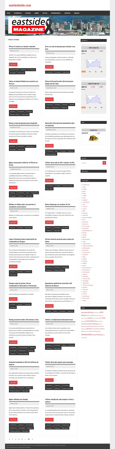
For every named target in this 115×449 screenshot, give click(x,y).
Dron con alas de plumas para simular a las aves (60, 47)
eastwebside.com (20, 5)
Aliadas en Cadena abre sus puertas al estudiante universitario (22, 205)
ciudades (84, 200)
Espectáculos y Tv (30, 146)
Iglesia (84, 237)
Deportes (85, 213)
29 (28, 439)
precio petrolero (86, 267)
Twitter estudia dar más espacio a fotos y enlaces (59, 400)
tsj (98, 331)
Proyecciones (55, 107)
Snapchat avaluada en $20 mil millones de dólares (23, 363)
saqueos (84, 274)
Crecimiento (13, 347)
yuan (85, 337)
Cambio (37, 13)
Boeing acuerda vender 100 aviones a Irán (23, 319)
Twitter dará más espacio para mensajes (59, 362)
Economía (57, 104)
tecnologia (95, 331)
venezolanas (85, 296)
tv (100, 331)
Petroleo (72, 104)
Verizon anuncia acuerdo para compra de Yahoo (59, 240)
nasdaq (82, 328)
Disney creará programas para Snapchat (23, 123)
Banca (84, 191)
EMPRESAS (67, 13)
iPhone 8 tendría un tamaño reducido (22, 46)
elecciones (85, 222)
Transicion (85, 289)
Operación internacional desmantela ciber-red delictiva (60, 124)
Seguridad (85, 276)
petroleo (97, 328)
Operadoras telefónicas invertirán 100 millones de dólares (58, 284)
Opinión (84, 259)
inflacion (92, 326)
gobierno (100, 324)
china (94, 318)
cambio (84, 195)
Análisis (84, 189)
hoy (87, 326)
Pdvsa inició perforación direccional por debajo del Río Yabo (59, 82)
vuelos (84, 300)
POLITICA (44, 13)
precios (86, 331)
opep (83, 256)
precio (84, 265)
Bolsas (84, 193)
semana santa (86, 278)
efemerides (100, 321)
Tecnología (13, 72)
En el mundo (31, 69)
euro (90, 324)
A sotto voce (49, 104)
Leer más (12, 64)
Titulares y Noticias (15, 114)
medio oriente (86, 243)
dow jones (83, 321)
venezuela (86, 334)
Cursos (84, 208)
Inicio (8, 13)
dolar (104, 318)
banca (98, 312)
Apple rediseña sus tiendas (18, 399)
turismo (84, 291)
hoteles (84, 235)
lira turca (97, 326)
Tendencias (64, 107)
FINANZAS (76, 13)
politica (102, 328)
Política (48, 107)
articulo (90, 312)
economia (89, 321)
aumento (95, 312)
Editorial (28, 13)
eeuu (83, 219)
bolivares (88, 315)
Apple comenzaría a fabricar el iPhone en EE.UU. (23, 163)
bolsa (93, 315)
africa (84, 187)
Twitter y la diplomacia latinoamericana (59, 319)
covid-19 (96, 318)
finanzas (95, 324)
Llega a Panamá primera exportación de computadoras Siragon (23, 240)
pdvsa (93, 328)
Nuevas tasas (86, 252)
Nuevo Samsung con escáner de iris (57, 204)
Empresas (23, 69)
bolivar (83, 315)
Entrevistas (85, 228)
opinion (89, 329)
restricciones (85, 272)
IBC (89, 326)
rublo (90, 331)
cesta (83, 197)
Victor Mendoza (97, 335)
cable (86, 318)
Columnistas (18, 13)
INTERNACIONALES (56, 13)
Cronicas (84, 206)
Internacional (86, 239)
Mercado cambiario (87, 246)
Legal (56, 151)
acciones (84, 312)
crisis (83, 204)
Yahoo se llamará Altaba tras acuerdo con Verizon (23, 82)
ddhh (83, 211)
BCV (101, 312)
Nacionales (28, 304)
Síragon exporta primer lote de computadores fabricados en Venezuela (22, 284)
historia (84, 232)
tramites (84, 287)
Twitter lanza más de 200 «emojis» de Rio (59, 162)
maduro (102, 326)
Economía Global (14, 69)
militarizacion (86, 248)
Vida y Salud (21, 72)
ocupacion (85, 254)
